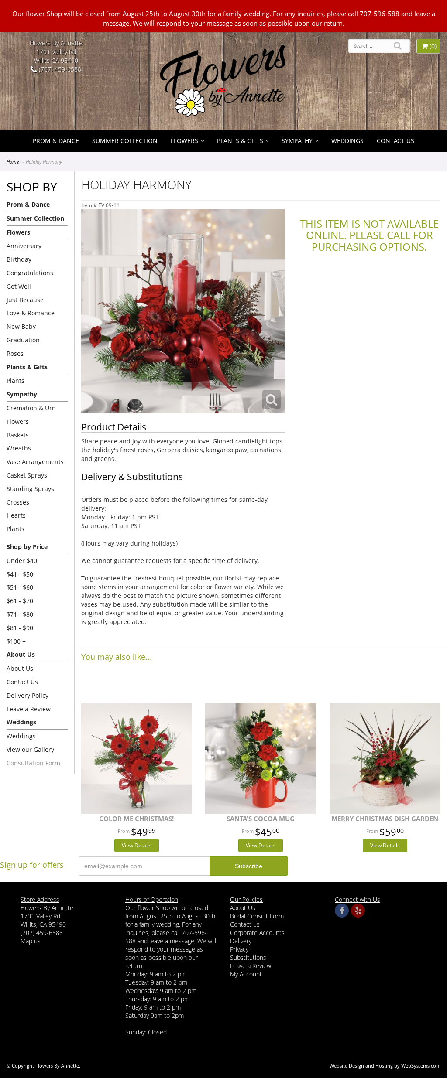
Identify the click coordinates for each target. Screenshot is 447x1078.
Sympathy (297, 140)
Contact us (245, 924)
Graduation (23, 340)
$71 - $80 (20, 614)
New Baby (21, 326)
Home (13, 161)
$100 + (16, 641)
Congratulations (30, 273)
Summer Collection (125, 140)
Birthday (19, 259)
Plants (15, 380)
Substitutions (248, 957)
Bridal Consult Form (257, 916)
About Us (20, 668)
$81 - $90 (20, 628)
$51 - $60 (20, 587)
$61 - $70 (20, 601)
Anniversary (24, 246)
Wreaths (19, 448)
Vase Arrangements (35, 461)
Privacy (239, 949)
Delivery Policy (27, 695)
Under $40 (22, 560)
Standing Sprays (30, 488)
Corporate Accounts (257, 932)
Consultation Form (33, 763)
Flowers (184, 140)
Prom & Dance (56, 140)
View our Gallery (30, 749)
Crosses (18, 502)
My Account (246, 974)
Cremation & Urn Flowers (31, 415)
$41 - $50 (20, 574)
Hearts (16, 515)
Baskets (18, 435)
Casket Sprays (27, 475)
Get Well (19, 286)
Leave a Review (29, 709)
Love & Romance (31, 313)
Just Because (25, 300)
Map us (31, 941)
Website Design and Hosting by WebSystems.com (385, 1065)
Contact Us (395, 140)
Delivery (240, 941)
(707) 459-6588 (59, 69)
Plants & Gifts (240, 140)
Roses (15, 353)
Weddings (347, 140)
